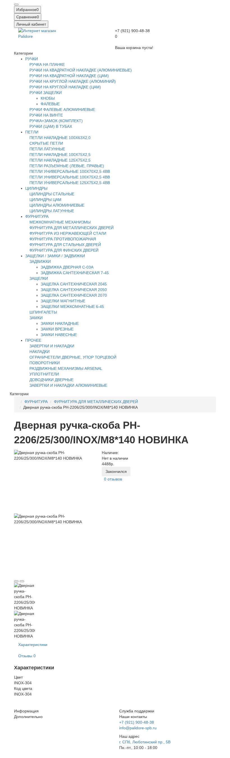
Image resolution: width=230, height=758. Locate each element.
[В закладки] (16, 581)
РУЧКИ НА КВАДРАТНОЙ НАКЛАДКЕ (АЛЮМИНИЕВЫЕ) (80, 70)
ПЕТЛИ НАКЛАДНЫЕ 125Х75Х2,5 (60, 160)
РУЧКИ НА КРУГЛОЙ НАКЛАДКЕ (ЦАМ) (65, 87)
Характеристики (32, 644)
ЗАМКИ (36, 318)
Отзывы (27, 656)
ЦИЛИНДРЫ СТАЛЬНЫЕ (51, 194)
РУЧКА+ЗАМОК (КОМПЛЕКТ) (56, 120)
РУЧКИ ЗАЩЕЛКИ (45, 92)
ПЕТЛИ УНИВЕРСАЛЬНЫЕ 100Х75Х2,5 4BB (69, 177)
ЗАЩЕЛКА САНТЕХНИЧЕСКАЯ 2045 (74, 284)
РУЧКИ (31, 59)
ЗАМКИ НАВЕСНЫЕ (59, 334)
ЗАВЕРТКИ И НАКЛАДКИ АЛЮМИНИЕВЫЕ (68, 385)
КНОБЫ (48, 98)
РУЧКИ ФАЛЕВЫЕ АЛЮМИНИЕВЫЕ (62, 109)
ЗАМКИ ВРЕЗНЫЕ (57, 329)
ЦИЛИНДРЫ (36, 188)
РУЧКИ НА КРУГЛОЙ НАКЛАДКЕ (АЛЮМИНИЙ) (72, 81)
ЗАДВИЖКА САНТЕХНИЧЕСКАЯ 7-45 (75, 272)
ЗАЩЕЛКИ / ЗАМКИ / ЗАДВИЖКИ (55, 256)
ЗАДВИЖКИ (40, 261)
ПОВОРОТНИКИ (44, 363)
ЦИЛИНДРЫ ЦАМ (45, 199)
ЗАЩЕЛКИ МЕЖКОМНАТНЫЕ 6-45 (72, 306)
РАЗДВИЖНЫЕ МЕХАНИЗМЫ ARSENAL (65, 368)
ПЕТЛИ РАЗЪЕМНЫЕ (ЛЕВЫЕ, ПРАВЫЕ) (66, 166)
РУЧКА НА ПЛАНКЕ (47, 64)
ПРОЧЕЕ (33, 340)
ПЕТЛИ (31, 132)
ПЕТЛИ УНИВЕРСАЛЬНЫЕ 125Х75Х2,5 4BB (69, 182)
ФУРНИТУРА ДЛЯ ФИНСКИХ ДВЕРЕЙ (63, 250)
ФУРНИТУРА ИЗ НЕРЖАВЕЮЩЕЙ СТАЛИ (67, 233)
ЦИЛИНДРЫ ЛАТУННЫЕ (51, 211)
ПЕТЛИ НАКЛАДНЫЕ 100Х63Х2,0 (60, 137)
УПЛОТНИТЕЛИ (44, 374)
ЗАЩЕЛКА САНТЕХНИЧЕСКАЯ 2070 (74, 295)
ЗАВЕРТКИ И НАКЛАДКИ (51, 346)
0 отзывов (113, 479)
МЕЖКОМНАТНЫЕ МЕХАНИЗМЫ (60, 222)
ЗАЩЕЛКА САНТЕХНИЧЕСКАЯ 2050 (74, 289)
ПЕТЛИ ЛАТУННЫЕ (47, 149)
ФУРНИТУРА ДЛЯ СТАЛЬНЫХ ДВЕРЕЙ (65, 244)
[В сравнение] (22, 581)
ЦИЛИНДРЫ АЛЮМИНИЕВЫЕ (56, 205)
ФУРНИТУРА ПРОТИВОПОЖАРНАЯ (62, 239)
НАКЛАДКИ (39, 351)
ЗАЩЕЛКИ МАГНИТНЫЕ (63, 301)
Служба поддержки (136, 711)
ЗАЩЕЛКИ (38, 278)
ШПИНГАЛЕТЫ (43, 312)
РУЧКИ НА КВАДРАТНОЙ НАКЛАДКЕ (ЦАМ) (69, 75)
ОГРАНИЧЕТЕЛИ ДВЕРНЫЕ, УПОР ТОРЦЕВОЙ (72, 357)
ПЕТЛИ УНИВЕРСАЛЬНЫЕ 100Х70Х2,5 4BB (69, 171)
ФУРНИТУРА (37, 216)
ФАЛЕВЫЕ (50, 104)
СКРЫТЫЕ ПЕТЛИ (46, 143)
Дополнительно (28, 716)
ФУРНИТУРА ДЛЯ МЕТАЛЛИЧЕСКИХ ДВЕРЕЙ (71, 227)
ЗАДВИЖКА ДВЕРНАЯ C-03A (67, 267)
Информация (26, 711)
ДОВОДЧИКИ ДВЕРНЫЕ (51, 379)
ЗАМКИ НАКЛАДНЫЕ (60, 323)
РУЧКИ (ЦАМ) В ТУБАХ (50, 126)
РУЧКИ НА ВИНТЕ (46, 115)
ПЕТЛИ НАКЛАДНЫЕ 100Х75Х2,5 (60, 154)
